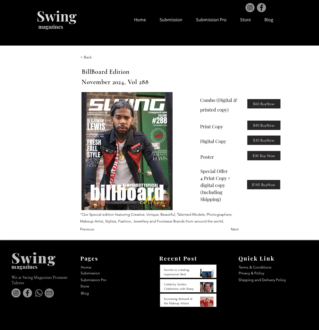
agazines (27, 266)
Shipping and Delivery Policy (262, 280)
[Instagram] (250, 7)
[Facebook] (261, 7)
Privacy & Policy (251, 273)
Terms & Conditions (255, 267)
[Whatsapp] (38, 293)
